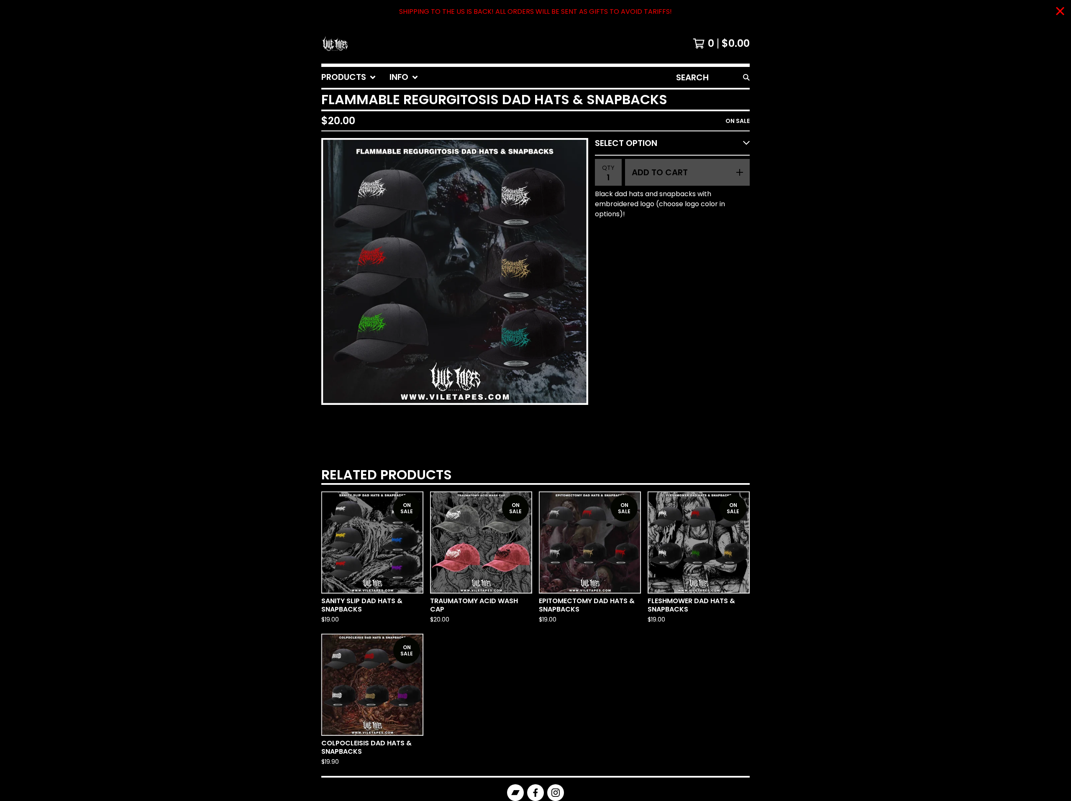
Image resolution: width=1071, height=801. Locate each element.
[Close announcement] (1060, 11)
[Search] (746, 77)
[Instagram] (555, 792)
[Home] (334, 43)
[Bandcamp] (515, 792)
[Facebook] (535, 792)
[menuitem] (348, 77)
